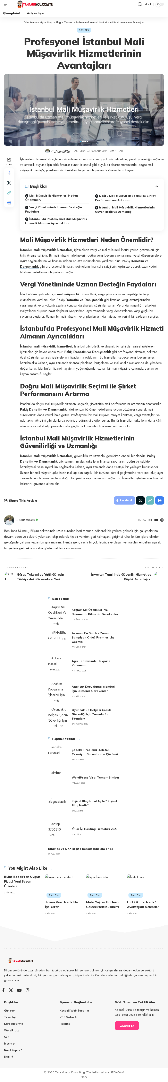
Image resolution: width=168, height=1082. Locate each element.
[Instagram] (162, 520)
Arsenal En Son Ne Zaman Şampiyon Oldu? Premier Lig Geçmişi (93, 637)
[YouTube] (156, 520)
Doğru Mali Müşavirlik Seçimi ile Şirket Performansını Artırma (125, 198)
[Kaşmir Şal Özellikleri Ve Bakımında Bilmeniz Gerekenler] (58, 614)
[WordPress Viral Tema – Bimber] (58, 780)
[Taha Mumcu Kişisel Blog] (35, 4)
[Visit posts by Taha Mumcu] (47, 151)
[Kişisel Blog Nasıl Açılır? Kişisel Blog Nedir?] (58, 806)
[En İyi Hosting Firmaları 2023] (58, 831)
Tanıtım (84, 30)
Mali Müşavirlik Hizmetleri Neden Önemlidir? (51, 198)
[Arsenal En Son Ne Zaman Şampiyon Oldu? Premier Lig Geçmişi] (58, 640)
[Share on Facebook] (9, 173)
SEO (84, 1077)
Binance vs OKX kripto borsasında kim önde (80, 849)
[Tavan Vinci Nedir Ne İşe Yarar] (63, 885)
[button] (7, 4)
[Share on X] (9, 183)
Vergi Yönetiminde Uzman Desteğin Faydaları (53, 209)
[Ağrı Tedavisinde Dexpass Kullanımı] (58, 665)
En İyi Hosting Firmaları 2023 (96, 829)
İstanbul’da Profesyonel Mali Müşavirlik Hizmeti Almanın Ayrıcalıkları (56, 221)
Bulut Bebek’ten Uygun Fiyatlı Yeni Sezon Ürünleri (22, 881)
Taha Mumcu (62, 151)
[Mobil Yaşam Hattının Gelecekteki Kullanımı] (104, 885)
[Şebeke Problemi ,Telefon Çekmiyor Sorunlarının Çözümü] (58, 754)
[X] (11, 990)
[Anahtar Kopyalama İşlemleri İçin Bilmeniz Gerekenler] (58, 691)
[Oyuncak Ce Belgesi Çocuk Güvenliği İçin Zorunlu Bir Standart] (58, 717)
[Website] (150, 520)
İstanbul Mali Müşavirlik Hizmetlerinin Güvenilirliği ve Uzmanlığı (125, 210)
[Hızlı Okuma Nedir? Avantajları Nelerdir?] (145, 885)
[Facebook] (3, 990)
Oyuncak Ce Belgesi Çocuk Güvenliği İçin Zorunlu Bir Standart (91, 714)
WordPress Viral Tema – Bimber (95, 777)
